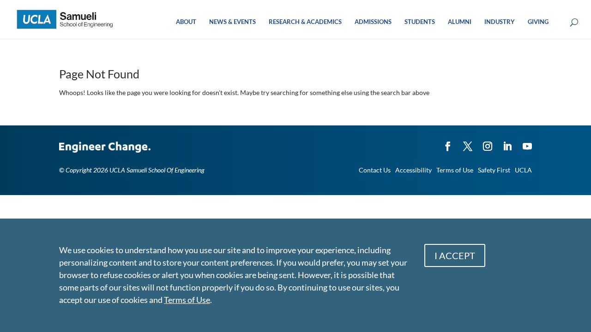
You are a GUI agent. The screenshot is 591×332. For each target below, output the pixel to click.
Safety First (494, 170)
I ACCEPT (454, 255)
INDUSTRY (499, 21)
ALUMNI (459, 21)
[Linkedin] (507, 142)
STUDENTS (419, 21)
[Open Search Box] (574, 23)
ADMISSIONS (373, 21)
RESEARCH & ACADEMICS (305, 21)
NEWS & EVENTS (232, 21)
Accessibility (413, 170)
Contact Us (375, 170)
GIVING (538, 21)
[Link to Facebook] (447, 142)
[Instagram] (487, 142)
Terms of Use (454, 170)
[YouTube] (527, 142)
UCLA (523, 170)
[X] (467, 142)
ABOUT (186, 21)
